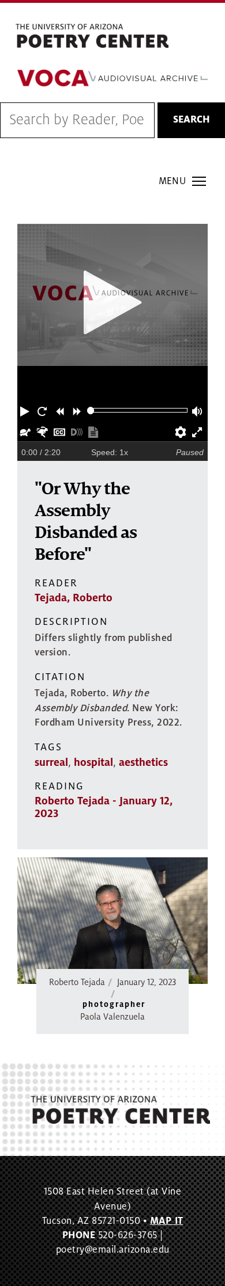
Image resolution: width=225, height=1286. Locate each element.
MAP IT (166, 1221)
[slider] (91, 410)
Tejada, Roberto (73, 598)
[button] (26, 410)
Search (191, 120)
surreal (51, 762)
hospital (93, 762)
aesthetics (143, 762)
